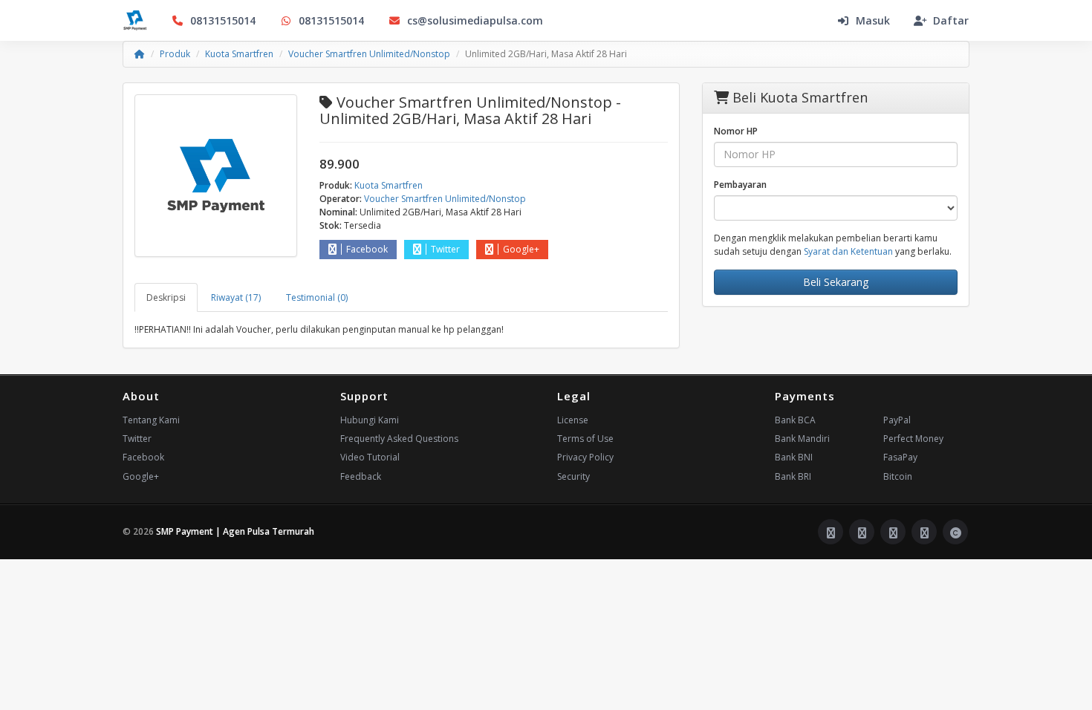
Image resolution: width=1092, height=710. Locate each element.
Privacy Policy (585, 457)
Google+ (521, 249)
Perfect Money (913, 438)
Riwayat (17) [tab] (236, 297)
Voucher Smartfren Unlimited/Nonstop (369, 54)
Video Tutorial (370, 457)
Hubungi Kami (369, 420)
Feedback (360, 476)
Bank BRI (793, 476)
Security (573, 476)
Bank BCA (795, 420)
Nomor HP (736, 131)
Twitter (445, 249)
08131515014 (223, 20)
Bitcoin (897, 476)
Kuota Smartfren (239, 54)
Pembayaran (740, 184)
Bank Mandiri (802, 438)
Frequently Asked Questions (399, 438)
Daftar (951, 20)
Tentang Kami (151, 420)
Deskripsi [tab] (166, 297)
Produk (175, 54)
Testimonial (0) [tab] (317, 297)
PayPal (897, 420)
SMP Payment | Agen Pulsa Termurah (235, 531)
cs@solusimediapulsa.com (475, 20)
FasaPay (900, 457)
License (572, 420)
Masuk (873, 20)
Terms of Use (585, 438)
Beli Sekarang (835, 282)
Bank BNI (794, 457)
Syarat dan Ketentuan (848, 251)
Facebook (367, 249)
